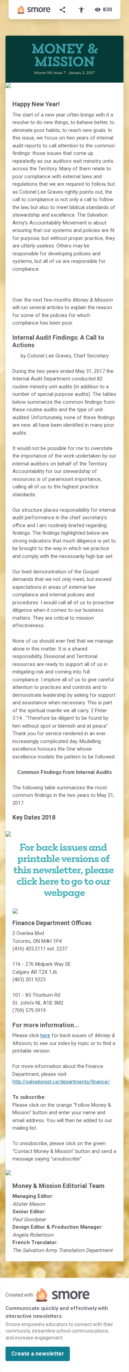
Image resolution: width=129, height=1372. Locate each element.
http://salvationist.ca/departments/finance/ (61, 1082)
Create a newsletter (37, 1353)
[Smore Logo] (34, 9)
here (45, 1035)
